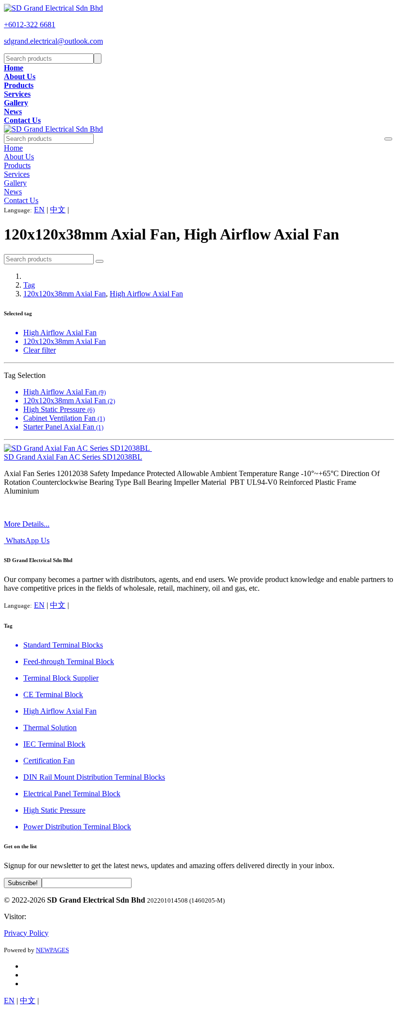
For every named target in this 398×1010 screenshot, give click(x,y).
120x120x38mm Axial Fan (64, 294)
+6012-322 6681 (29, 24)
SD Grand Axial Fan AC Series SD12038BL (73, 457)
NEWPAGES (52, 950)
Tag (29, 285)
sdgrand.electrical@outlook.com (53, 41)
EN (39, 209)
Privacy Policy (26, 933)
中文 (58, 209)
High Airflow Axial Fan (146, 294)
